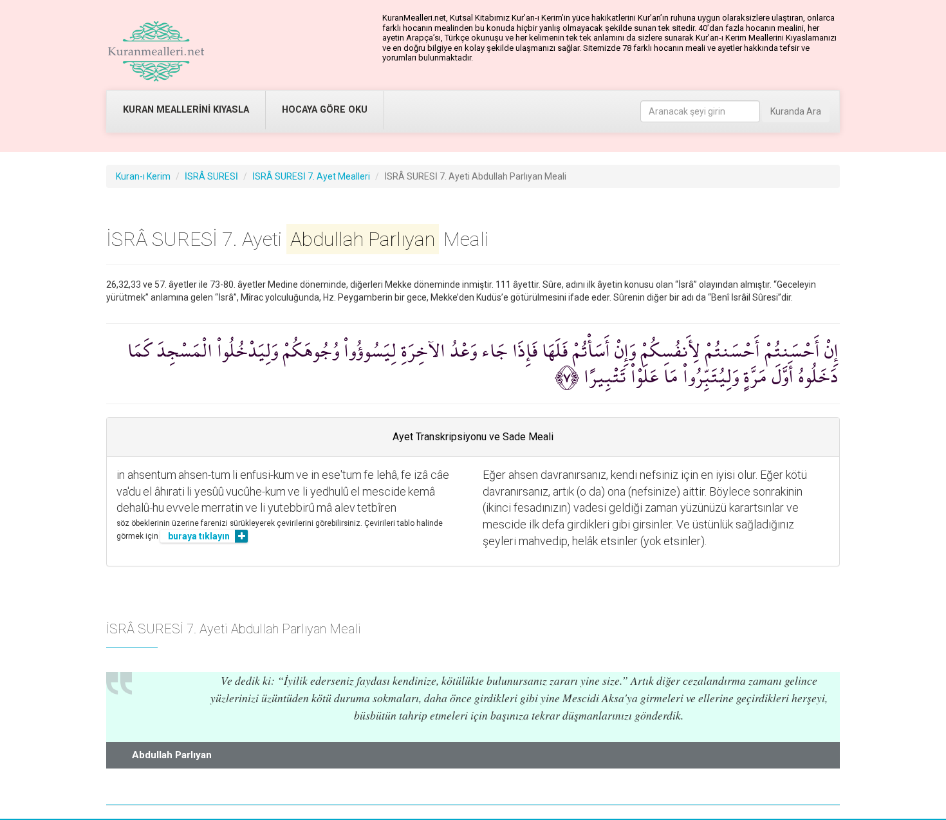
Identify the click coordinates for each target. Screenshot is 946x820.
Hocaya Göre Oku (324, 109)
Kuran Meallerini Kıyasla (186, 109)
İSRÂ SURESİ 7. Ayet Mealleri (311, 176)
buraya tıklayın (199, 536)
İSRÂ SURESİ (211, 176)
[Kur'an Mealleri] (156, 51)
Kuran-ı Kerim (143, 176)
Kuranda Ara (795, 111)
